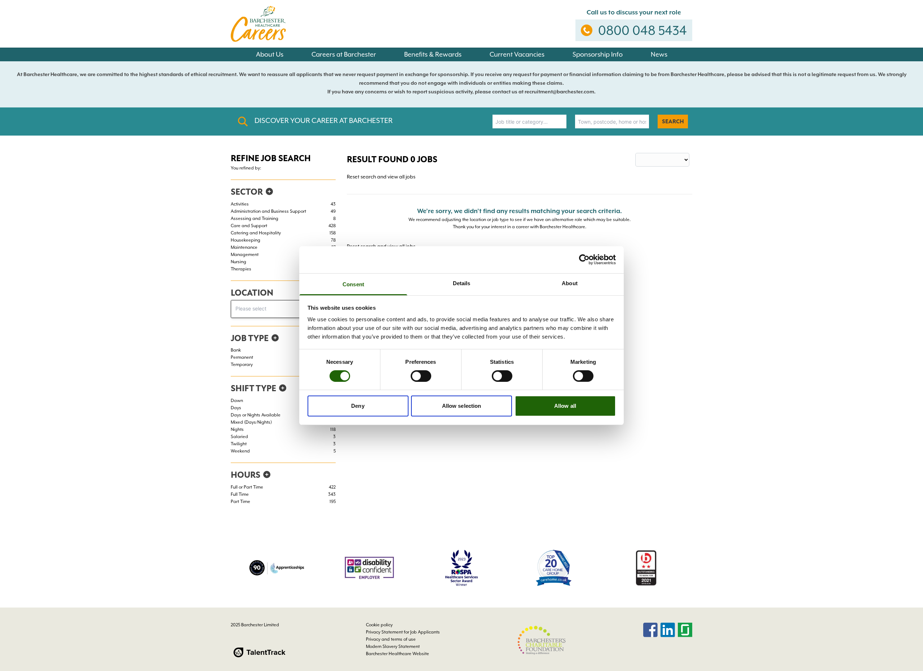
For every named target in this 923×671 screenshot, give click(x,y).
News (659, 54)
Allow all (565, 406)
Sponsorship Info (598, 54)
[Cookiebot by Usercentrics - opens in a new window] (584, 259)
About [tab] (570, 283)
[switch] (421, 376)
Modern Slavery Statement (393, 646)
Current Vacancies (517, 54)
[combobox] (529, 121)
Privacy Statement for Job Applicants (403, 632)
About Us (269, 54)
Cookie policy (379, 624)
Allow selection (461, 406)
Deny (357, 406)
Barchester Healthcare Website (397, 653)
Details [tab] (462, 283)
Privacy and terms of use (391, 639)
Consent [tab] (353, 284)
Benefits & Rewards (433, 54)
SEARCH (673, 121)
